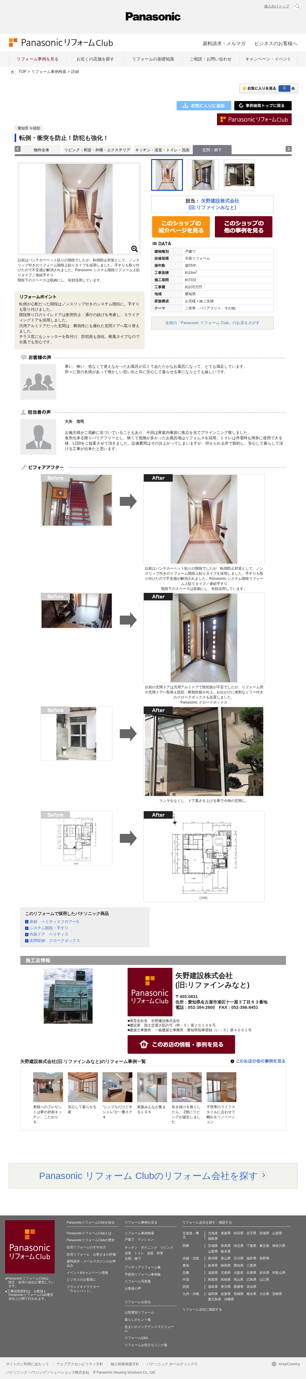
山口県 (264, 1279)
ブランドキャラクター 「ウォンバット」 (83, 1289)
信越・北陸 (191, 1258)
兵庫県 (251, 1272)
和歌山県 (278, 1272)
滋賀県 (213, 1272)
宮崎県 (277, 1294)
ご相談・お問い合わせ (211, 59)
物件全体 (41, 150)
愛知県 (239, 1265)
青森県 (226, 1233)
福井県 (251, 1258)
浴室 (128, 1253)
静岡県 (226, 1265)
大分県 (264, 1294)
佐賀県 (226, 1294)
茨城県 (213, 1245)
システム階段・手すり (49, 928)
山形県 (277, 1233)
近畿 (186, 1272)
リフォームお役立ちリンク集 (146, 1345)
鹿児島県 (214, 1299)
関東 (186, 1245)
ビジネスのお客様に (81, 1279)
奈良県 (264, 1272)
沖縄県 (229, 1299)
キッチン (131, 1247)
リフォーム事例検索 (48, 72)
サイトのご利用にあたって (27, 1364)
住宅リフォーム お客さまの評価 (91, 1254)
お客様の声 (133, 1288)
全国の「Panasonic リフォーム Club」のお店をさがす (212, 323)
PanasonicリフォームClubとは (89, 1233)
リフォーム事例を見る (38, 59)
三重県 (251, 1265)
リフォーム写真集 (138, 1281)
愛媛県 (239, 1286)
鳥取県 (213, 1279)
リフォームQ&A (136, 1338)
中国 (186, 1279)
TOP (23, 72)
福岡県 (213, 1294)
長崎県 (239, 1294)
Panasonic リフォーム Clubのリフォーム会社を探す (148, 1176)
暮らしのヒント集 (138, 1319)
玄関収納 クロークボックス (55, 940)
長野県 (264, 1258)
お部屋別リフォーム (139, 1312)
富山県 (226, 1258)
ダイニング (149, 1247)
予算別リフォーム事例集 (143, 1274)
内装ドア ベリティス (49, 934)
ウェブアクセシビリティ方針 (79, 1364)
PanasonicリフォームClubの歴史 (91, 1240)
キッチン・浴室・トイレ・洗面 (162, 150)
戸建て (129, 1239)
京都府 (226, 1272)
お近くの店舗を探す (95, 59)
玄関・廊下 (133, 1258)
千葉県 (251, 1245)
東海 (186, 1265)
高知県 (251, 1286)
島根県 (226, 1279)
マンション (145, 1239)
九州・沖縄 (191, 1294)
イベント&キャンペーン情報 (87, 1272)
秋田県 (239, 1233)
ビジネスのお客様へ (275, 43)
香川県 (226, 1286)
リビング (166, 1247)
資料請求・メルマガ (224, 43)
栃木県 (226, 1251)
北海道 (213, 1233)
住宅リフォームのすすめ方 (86, 1247)
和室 (160, 1253)
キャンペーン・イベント (268, 59)
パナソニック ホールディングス (172, 1364)
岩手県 (251, 1233)
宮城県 (264, 1233)
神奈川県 (278, 1245)
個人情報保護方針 (125, 1364)
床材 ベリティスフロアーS (54, 921)
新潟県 (213, 1258)
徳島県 (213, 1286)
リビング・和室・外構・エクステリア (97, 150)
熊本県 (251, 1294)
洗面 (150, 1253)
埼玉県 (239, 1245)
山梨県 (213, 1251)
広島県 (251, 1279)
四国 (186, 1286)
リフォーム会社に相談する (202, 1309)
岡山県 (239, 1279)
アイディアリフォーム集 (143, 1267)
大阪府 (239, 1272)
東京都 (264, 1245)
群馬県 (226, 1245)
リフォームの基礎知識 (153, 59)
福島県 (213, 1238)
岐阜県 (213, 1265)
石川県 (239, 1258)
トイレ (139, 1253)
